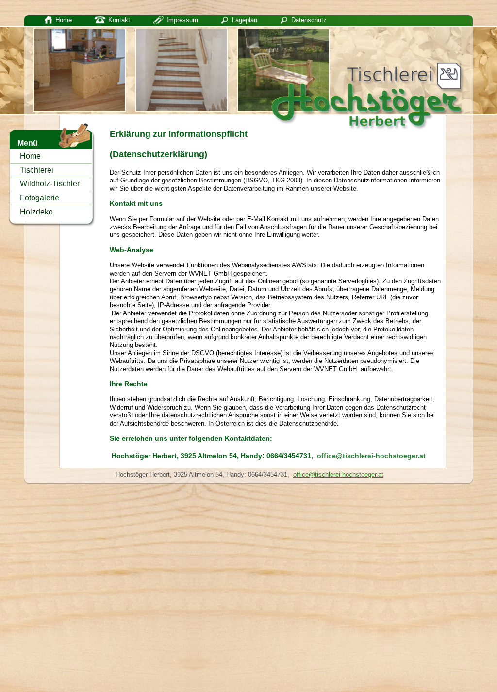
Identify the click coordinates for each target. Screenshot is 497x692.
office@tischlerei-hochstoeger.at (371, 456)
